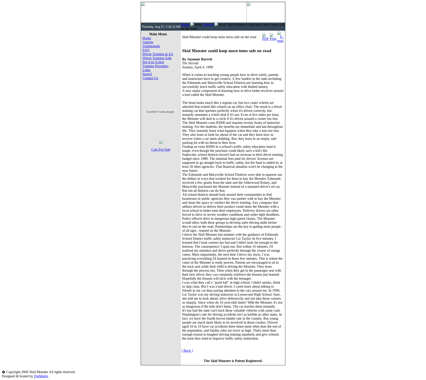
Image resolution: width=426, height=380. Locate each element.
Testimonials (151, 46)
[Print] (273, 36)
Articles (208, 24)
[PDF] (265, 36)
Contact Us (150, 78)
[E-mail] (280, 36)
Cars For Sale (160, 149)
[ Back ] (187, 350)
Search (147, 74)
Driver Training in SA (157, 54)
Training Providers (155, 66)
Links (146, 70)
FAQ (146, 50)
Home (185, 24)
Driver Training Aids (157, 58)
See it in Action (153, 62)
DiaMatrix (41, 376)
